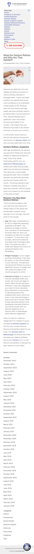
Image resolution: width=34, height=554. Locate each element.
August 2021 (8, 421)
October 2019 (8, 449)
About (6, 31)
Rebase (7, 29)
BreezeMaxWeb (10, 63)
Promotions (8, 35)
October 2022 (8, 389)
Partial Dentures (10, 17)
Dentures (27, 63)
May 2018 (7, 492)
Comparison (8, 517)
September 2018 (10, 478)
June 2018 (7, 488)
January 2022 (8, 403)
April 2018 (7, 495)
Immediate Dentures (12, 25)
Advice (6, 514)
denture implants (19, 324)
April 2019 (7, 460)
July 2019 (7, 453)
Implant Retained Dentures (14, 23)
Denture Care (9, 33)
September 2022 (10, 392)
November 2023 (9, 361)
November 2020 (9, 439)
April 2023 (7, 382)
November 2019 (9, 446)
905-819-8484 (15, 45)
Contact (15, 340)
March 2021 (8, 424)
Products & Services (12, 14)
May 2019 (7, 456)
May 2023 (7, 378)
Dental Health (8, 521)
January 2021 (8, 431)
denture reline (21, 140)
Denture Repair (10, 19)
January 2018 (8, 506)
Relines (7, 27)
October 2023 (9, 364)
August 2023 (8, 371)
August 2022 (8, 396)
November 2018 (9, 470)
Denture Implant (9, 524)
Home (6, 12)
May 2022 (7, 400)
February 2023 (9, 385)
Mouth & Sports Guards (13, 21)
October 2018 (8, 474)
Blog (6, 41)
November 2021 (9, 410)
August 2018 (8, 481)
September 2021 (10, 417)
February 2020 (9, 442)
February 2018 (9, 502)
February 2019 (9, 467)
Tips (5, 539)
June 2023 (7, 375)
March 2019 (8, 463)
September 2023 (10, 368)
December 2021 (9, 407)
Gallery (7, 37)
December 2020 (9, 435)
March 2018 (8, 499)
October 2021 (8, 414)
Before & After (9, 39)
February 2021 (9, 428)
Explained (7, 535)
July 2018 (7, 485)
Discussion (7, 532)
